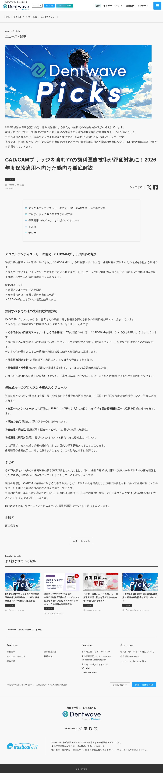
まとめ (32, 226)
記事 (98, 5)
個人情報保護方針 (58, 684)
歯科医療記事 (50, 651)
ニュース (10, 179)
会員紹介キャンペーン (131, 656)
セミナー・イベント (113, 5)
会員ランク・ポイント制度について (137, 651)
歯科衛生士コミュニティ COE (96, 651)
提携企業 (130, 5)
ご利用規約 (41, 684)
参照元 (32, 232)
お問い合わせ (120, 684)
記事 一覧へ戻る (81, 540)
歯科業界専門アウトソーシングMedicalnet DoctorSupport (96, 658)
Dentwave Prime (64, 5)
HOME (7, 16)
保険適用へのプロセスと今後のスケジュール (54, 220)
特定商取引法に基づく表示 (19, 684)
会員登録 (49, 5)
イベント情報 (31, 16)
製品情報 (11, 661)
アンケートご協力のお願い (133, 661)
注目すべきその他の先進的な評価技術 (50, 214)
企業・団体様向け (144, 684)
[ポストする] (149, 187)
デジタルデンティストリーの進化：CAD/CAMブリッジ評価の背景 (67, 208)
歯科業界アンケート (49, 16)
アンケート (143, 5)
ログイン (37, 5)
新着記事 (17, 16)
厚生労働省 (11, 525)
